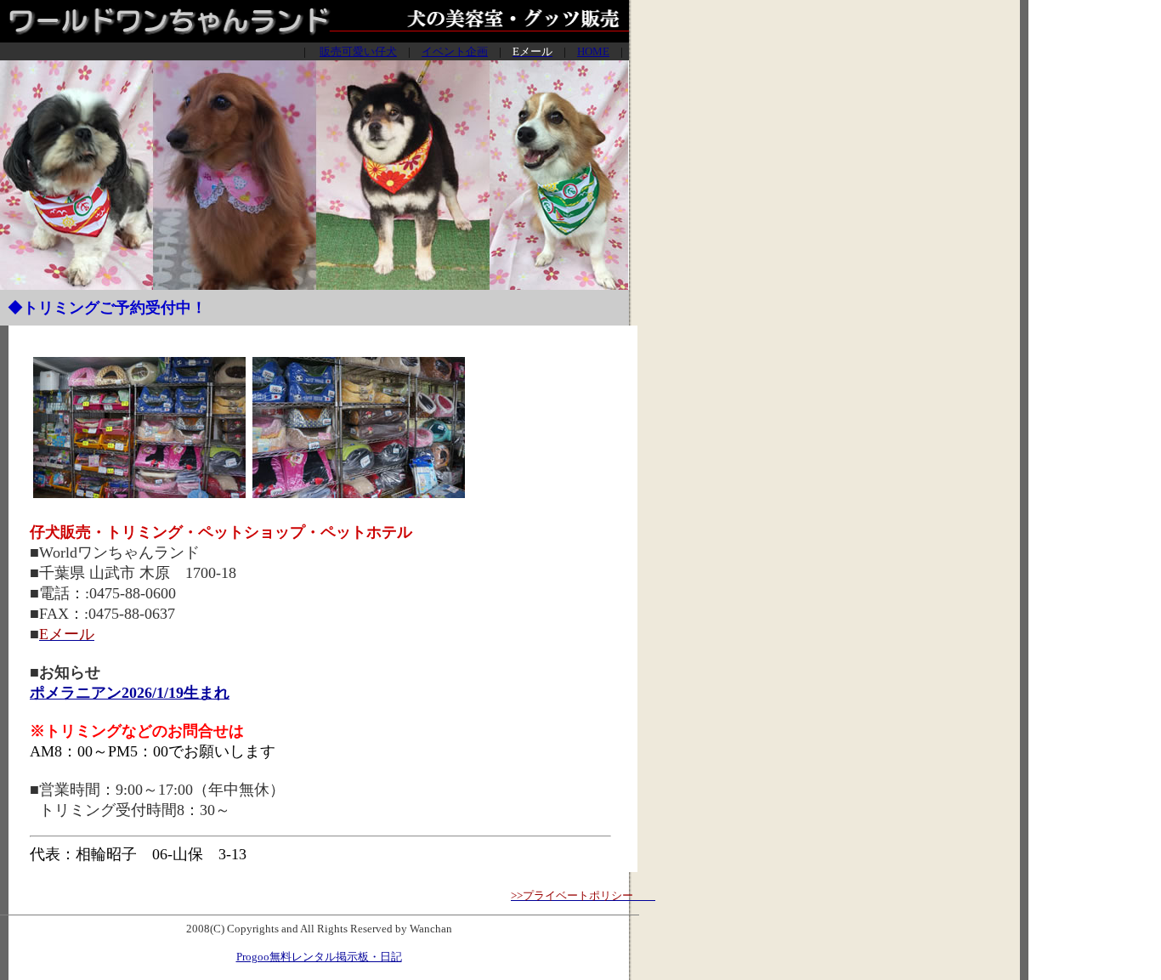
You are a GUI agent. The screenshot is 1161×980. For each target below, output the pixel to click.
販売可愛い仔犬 (358, 51)
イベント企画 (455, 51)
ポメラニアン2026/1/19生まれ (129, 692)
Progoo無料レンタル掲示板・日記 (319, 956)
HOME (593, 51)
